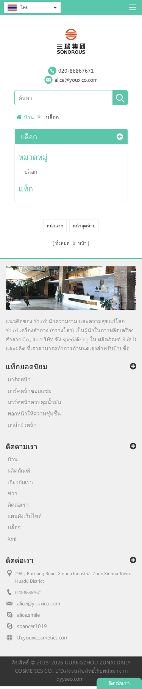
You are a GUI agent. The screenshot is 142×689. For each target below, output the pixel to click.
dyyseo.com (70, 678)
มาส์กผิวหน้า (22, 424)
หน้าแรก (55, 225)
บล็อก (30, 171)
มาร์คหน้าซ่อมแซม (29, 390)
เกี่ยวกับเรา (20, 481)
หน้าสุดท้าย (84, 225)
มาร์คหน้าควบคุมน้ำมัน (34, 402)
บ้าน (29, 117)
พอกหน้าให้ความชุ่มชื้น (34, 413)
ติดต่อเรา (18, 504)
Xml (12, 538)
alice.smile (28, 614)
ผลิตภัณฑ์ (19, 470)
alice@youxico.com (76, 79)
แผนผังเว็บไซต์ (25, 515)
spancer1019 (32, 626)
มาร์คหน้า (19, 379)
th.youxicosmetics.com (43, 637)
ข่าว (12, 493)
